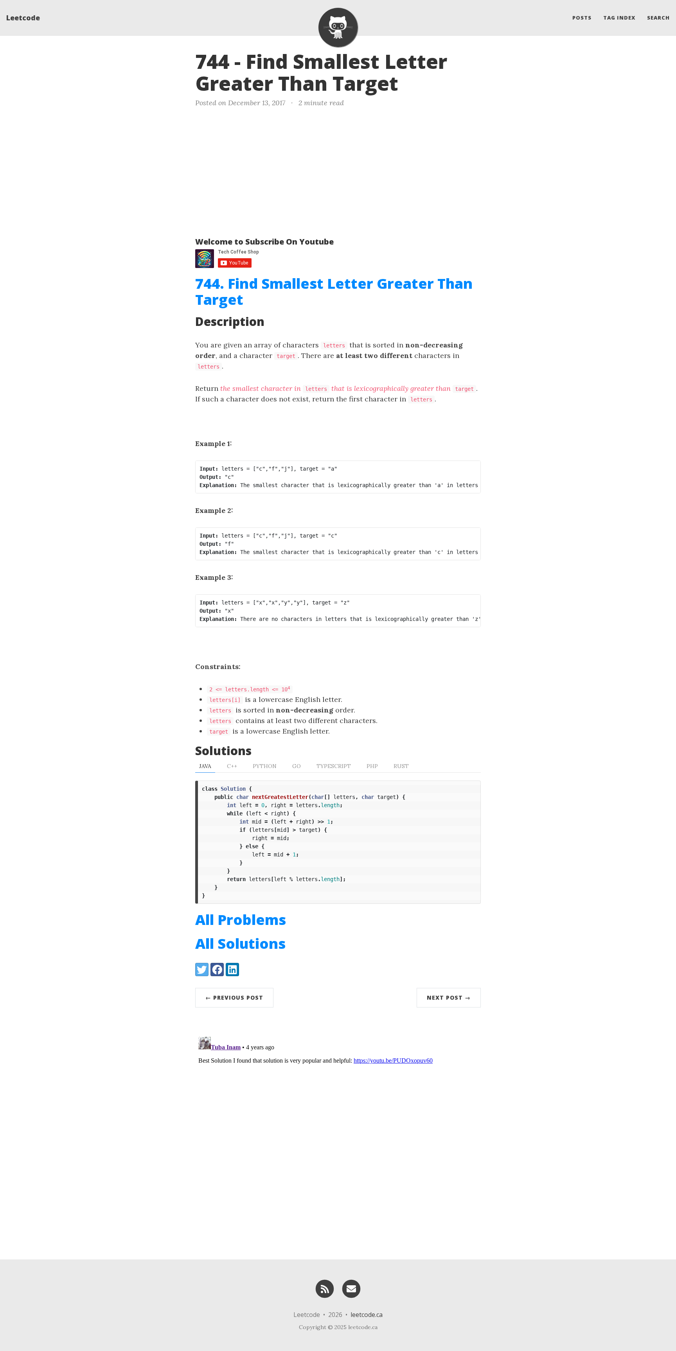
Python (265, 766)
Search (658, 17)
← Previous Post (234, 997)
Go (296, 766)
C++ (232, 766)
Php (372, 766)
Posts (582, 17)
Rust (401, 766)
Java (205, 766)
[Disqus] (338, 1131)
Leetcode (23, 17)
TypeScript (333, 766)
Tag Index (619, 17)
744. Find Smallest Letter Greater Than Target (334, 291)
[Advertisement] (338, 170)
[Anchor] (411, 82)
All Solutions (240, 943)
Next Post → (449, 997)
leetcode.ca (367, 1314)
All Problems (240, 919)
